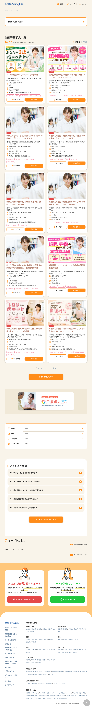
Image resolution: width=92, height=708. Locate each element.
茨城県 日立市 (13, 346)
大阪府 (28, 649)
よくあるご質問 (10, 640)
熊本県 (45, 660)
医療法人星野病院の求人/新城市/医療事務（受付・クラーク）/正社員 (24, 203)
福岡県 (28, 660)
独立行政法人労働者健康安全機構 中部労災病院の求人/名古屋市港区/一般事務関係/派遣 (24, 266)
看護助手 (48, 672)
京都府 (34, 649)
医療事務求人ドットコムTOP (11, 11)
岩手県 (45, 629)
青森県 (39, 629)
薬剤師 (30, 674)
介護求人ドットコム (65, 693)
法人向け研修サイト (79, 693)
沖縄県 (39, 662)
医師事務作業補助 (57, 672)
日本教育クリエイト (32, 693)
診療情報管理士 (43, 674)
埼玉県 (40, 639)
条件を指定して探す (46, 377)
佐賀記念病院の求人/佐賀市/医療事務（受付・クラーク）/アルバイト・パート (67, 76)
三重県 (76, 639)
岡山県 (65, 649)
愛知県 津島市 (55, 219)
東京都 (28, 639)
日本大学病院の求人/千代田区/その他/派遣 (22, 75)
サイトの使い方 (10, 654)
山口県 (81, 649)
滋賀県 (45, 649)
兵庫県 (50, 649)
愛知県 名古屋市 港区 (15, 283)
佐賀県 (34, 660)
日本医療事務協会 (31, 695)
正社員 (28, 683)
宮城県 (34, 629)
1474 (49, 368)
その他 (51, 674)
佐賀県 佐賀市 (55, 92)
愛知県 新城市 (13, 219)
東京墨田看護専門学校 (60, 698)
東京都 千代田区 (14, 90)
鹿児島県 (33, 662)
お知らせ (8, 644)
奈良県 (39, 649)
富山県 (76, 629)
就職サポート (9, 657)
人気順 (85, 42)
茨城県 (28, 642)
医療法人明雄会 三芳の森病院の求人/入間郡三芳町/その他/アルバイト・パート (67, 330)
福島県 (32, 632)
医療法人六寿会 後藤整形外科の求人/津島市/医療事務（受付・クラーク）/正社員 (67, 203)
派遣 (40, 683)
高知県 (75, 652)
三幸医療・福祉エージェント (49, 693)
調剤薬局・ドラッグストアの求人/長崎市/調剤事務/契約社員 (67, 266)
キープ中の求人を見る (80, 544)
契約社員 (34, 683)
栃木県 (51, 639)
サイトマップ (9, 685)
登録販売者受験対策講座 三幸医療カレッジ (52, 695)
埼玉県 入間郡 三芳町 (57, 346)
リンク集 (8, 681)
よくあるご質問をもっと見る (46, 519)
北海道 (28, 629)
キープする (16, 99)
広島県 (60, 649)
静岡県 (65, 639)
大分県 (50, 660)
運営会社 (8, 667)
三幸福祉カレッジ (71, 695)
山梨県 (60, 629)
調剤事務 (76, 672)
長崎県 (39, 660)
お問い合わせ (9, 671)
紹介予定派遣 (48, 683)
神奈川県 (34, 639)
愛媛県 (69, 652)
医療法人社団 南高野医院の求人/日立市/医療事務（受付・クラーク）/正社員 (25, 330)
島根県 (76, 649)
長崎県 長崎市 (55, 283)
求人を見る (34, 99)
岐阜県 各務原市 (14, 153)
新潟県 (71, 629)
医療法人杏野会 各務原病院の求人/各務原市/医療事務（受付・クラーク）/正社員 (25, 137)
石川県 (81, 629)
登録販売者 (83, 672)
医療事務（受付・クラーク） (35, 672)
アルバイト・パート (59, 683)
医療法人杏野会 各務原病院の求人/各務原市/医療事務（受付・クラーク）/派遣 (67, 137)
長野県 (65, 629)
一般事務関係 (68, 672)
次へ (54, 368)
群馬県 (34, 642)
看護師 (35, 674)
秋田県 (50, 629)
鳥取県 (71, 649)
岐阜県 (71, 639)
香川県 (64, 652)
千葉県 (46, 639)
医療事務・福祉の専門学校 (44, 698)
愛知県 (60, 639)
